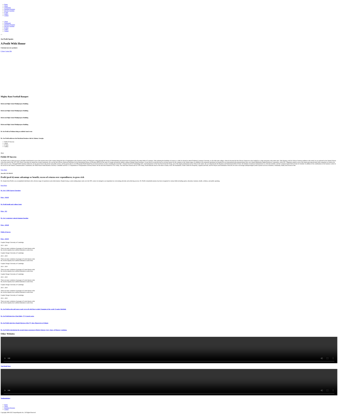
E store (6, 12)
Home (6, 4)
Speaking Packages (9, 9)
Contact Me (8, 51)
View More (4, 170)
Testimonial (7, 7)
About (6, 6)
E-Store (6, 28)
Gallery (6, 14)
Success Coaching (9, 11)
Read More (4, 185)
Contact (6, 15)
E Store (3, 51)
